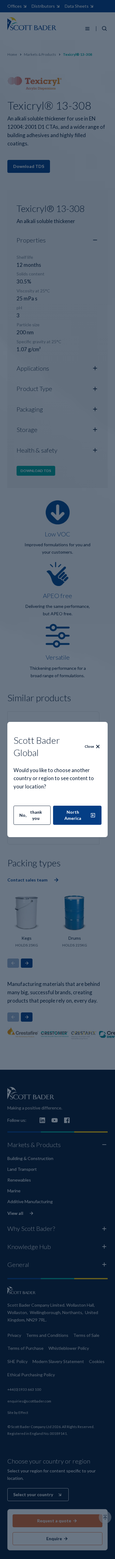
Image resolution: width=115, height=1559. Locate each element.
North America (72, 815)
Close (89, 746)
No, (30, 815)
